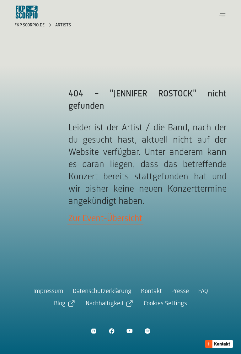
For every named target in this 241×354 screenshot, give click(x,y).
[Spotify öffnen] (147, 331)
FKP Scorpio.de (30, 25)
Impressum (48, 291)
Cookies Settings (165, 303)
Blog (60, 303)
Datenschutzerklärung (102, 291)
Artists (63, 25)
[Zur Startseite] (26, 12)
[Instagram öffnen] (93, 331)
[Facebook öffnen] (111, 331)
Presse (180, 291)
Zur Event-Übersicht (105, 219)
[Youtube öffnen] (129, 331)
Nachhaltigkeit (105, 303)
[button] (222, 15)
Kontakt (151, 291)
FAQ (203, 291)
